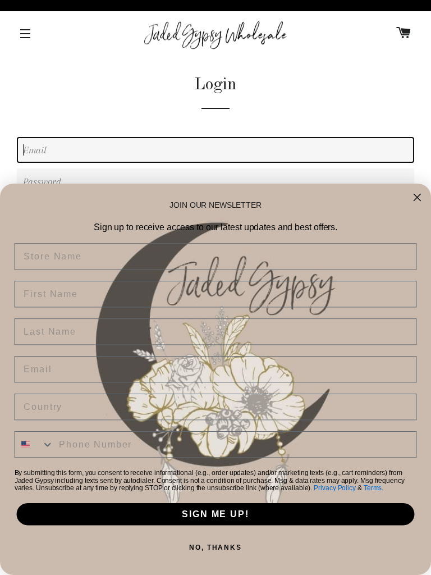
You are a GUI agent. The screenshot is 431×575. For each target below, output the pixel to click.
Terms (373, 488)
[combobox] (34, 444)
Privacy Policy (335, 488)
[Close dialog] (417, 197)
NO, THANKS (215, 547)
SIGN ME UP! (215, 514)
